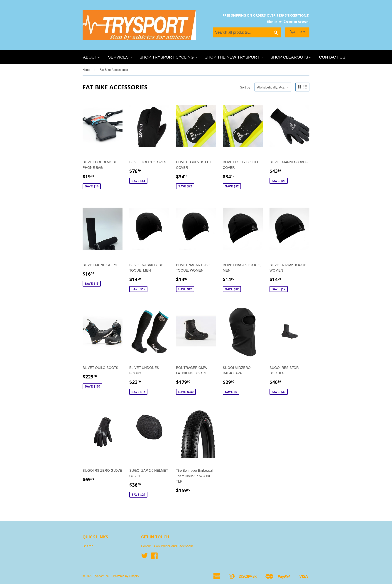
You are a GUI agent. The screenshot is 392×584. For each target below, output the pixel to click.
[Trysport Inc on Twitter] (144, 557)
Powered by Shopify (126, 576)
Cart (300, 32)
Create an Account (296, 22)
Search (88, 545)
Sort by (245, 87)
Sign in (272, 22)
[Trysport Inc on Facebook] (154, 557)
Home (86, 69)
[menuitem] (91, 57)
